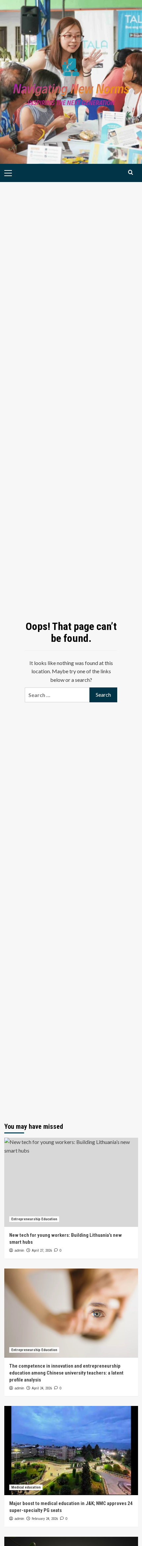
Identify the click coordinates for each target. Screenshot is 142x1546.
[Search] (130, 172)
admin (19, 1250)
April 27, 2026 (42, 1250)
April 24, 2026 (42, 1388)
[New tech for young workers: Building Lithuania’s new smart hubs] (71, 1182)
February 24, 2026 (45, 1519)
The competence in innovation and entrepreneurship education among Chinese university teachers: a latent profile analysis (66, 1373)
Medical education (26, 1487)
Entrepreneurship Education (34, 1219)
